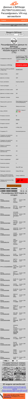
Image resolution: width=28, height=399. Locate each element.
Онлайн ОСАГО (19, 69)
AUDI (17, 255)
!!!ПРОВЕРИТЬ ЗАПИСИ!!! (21, 65)
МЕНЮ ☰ (24, 20)
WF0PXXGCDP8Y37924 (5, 207)
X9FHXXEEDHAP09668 (5, 223)
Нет (17, 61)
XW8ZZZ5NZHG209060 (5, 320)
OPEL (14, 250)
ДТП (22, 180)
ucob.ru (8, 394)
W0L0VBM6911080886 (5, 249)
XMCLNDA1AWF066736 (5, 274)
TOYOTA (15, 202)
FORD (16, 208)
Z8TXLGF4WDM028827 (5, 215)
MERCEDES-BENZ (15, 333)
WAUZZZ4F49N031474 (5, 358)
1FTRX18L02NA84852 (4, 229)
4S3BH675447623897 (4, 307)
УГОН (18, 180)
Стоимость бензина (5, 24)
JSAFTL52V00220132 (4, 352)
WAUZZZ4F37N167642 (5, 280)
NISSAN (17, 119)
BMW (17, 301)
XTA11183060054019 (8, 266)
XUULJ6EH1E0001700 (5, 285)
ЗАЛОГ (17, 181)
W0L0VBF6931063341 (4, 296)
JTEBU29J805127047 (4, 242)
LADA (14, 267)
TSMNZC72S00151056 (5, 261)
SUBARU (15, 309)
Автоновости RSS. (7, 396)
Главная (3, 20)
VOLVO (15, 314)
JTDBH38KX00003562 (4, 201)
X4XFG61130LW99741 (4, 301)
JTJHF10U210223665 (4, 290)
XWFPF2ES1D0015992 (5, 338)
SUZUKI (15, 261)
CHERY (15, 235)
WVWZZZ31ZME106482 (5, 344)
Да (26, 59)
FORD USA (15, 229)
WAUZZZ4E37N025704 (5, 255)
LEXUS (15, 290)
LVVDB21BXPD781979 (5, 234)
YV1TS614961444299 (4, 314)
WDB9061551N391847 (4, 330)
